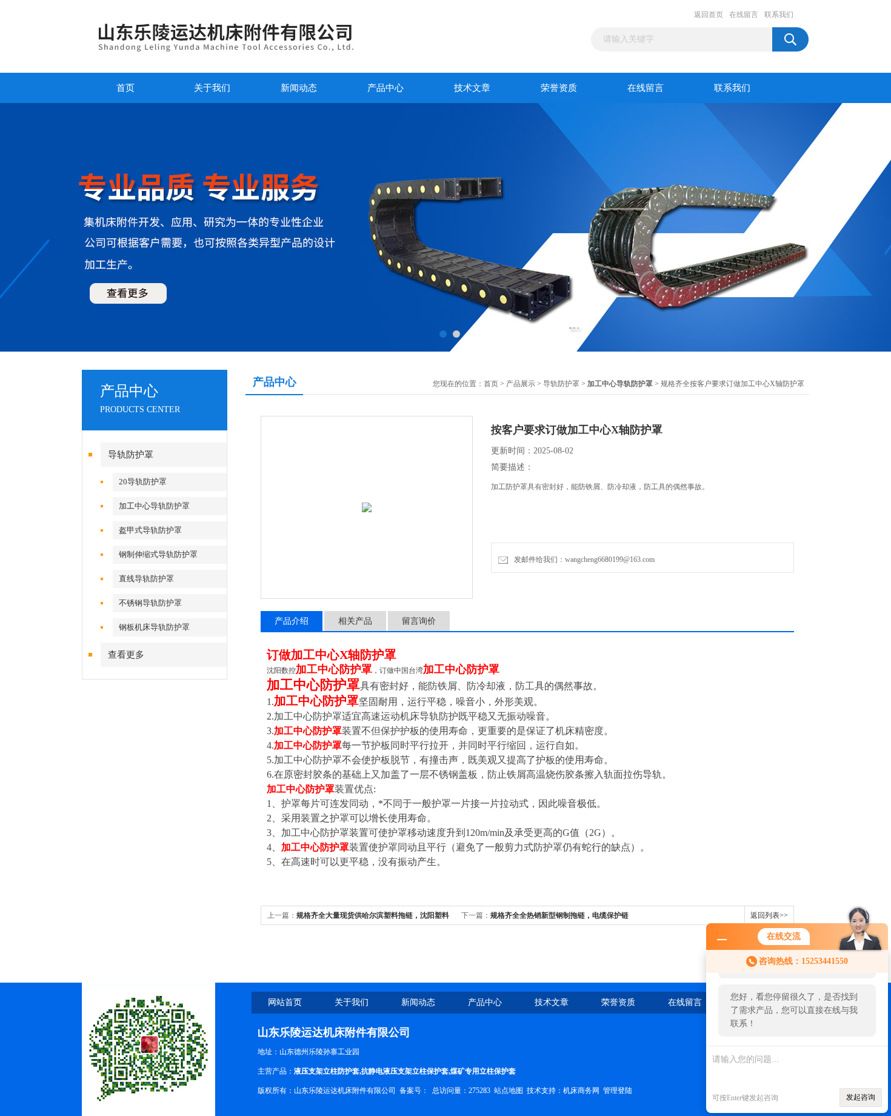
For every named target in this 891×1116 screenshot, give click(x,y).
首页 (125, 88)
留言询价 (419, 621)
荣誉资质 (559, 88)
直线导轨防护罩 (146, 578)
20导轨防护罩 (143, 481)
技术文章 (472, 88)
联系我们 (778, 14)
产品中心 (385, 88)
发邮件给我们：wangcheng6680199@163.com (582, 559)
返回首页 (708, 14)
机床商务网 (581, 1090)
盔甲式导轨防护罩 (150, 530)
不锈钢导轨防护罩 (150, 602)
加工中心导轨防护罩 (154, 505)
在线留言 (743, 14)
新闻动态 (299, 88)
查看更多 (126, 655)
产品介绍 (292, 621)
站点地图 (508, 1090)
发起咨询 (860, 1097)
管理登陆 (617, 1090)
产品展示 (520, 383)
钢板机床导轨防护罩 (154, 627)
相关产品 (355, 621)
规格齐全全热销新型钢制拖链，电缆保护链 (559, 915)
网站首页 (285, 1002)
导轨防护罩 (130, 454)
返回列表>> (769, 915)
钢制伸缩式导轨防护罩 (158, 554)
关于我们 (212, 88)
